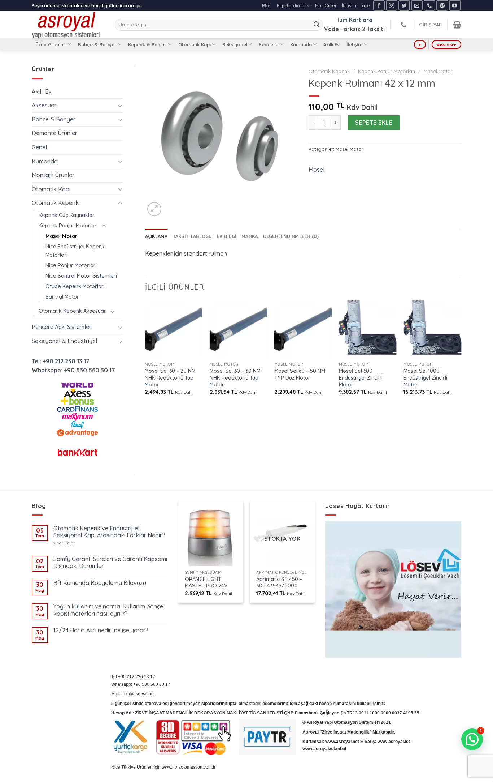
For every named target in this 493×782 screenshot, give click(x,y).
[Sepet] (457, 25)
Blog (267, 5)
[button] (472, 739)
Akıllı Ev (331, 44)
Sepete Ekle (373, 122)
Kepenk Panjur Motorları (68, 225)
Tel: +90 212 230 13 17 (61, 361)
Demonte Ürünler (54, 133)
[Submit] (316, 25)
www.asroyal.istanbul (324, 748)
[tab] (156, 236)
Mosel (316, 169)
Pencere (268, 44)
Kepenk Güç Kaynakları (67, 215)
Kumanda (301, 44)
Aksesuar (44, 105)
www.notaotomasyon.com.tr (188, 767)
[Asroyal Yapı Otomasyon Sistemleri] (68, 24)
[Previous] (145, 354)
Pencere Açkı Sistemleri (62, 326)
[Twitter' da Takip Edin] (404, 5)
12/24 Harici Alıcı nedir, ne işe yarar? (100, 630)
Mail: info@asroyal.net (133, 693)
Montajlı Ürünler (53, 175)
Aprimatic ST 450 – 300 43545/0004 (279, 582)
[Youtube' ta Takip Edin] (455, 5)
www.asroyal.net (342, 741)
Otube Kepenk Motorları (75, 286)
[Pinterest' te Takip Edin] (442, 5)
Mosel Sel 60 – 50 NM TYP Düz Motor (299, 374)
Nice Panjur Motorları (71, 265)
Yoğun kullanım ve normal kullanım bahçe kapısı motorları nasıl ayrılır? (108, 610)
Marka (249, 236)
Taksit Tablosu (192, 236)
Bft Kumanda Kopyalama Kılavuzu (99, 583)
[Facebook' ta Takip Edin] (379, 5)
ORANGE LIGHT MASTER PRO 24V (206, 582)
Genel (39, 147)
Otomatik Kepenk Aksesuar (72, 311)
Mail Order (326, 5)
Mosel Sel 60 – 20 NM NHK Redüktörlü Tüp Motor (170, 378)
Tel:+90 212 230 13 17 (133, 676)
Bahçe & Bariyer (97, 44)
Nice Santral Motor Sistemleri (81, 276)
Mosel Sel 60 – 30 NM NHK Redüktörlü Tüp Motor (235, 378)
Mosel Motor (61, 236)
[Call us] (429, 5)
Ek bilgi (226, 236)
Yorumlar (64, 543)
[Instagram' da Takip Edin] (391, 5)
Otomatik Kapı (194, 44)
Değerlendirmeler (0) (291, 236)
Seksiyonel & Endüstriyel (64, 341)
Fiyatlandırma (291, 5)
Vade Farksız (342, 29)
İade (365, 5)
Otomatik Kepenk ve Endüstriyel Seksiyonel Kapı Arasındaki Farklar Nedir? (109, 532)
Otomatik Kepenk (55, 202)
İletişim (349, 5)
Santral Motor (62, 297)
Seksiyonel (234, 44)
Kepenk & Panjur (147, 44)
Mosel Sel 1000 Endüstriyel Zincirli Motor (425, 378)
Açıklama (156, 236)
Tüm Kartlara (354, 19)
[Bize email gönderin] (417, 5)
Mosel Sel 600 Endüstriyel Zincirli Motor (361, 378)
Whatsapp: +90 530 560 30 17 (73, 370)
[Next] (460, 354)
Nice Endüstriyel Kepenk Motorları (75, 250)
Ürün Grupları (50, 44)
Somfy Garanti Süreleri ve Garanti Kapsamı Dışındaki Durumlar (110, 562)
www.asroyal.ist (394, 741)
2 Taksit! (373, 29)
